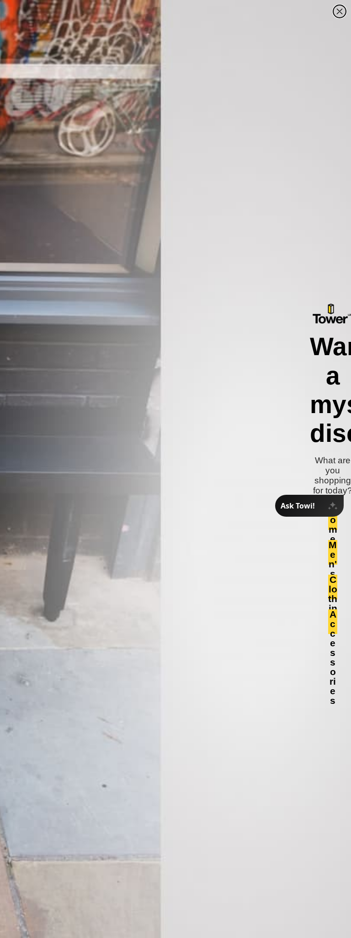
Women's (332, 517)
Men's (333, 552)
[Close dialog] (339, 11)
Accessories (333, 621)
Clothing (332, 587)
